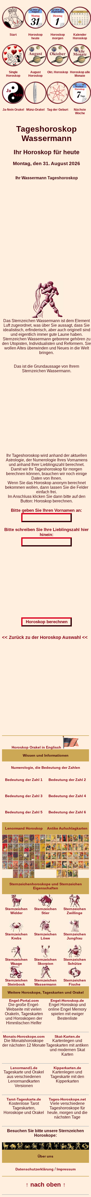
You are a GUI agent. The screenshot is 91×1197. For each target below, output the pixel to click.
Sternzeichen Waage (16, 961)
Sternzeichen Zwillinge (74, 911)
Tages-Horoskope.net (67, 1099)
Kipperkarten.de (67, 1068)
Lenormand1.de (23, 1068)
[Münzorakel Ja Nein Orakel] (35, 103)
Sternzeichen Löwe (45, 936)
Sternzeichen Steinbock (16, 982)
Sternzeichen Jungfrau (74, 936)
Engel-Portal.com (24, 1000)
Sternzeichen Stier (45, 911)
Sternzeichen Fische (74, 982)
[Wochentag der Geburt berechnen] (58, 103)
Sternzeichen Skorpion (45, 961)
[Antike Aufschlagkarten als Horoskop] (67, 877)
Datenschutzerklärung (34, 1169)
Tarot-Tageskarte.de (24, 1099)
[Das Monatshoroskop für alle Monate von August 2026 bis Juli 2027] (80, 65)
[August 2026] (35, 65)
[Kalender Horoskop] (80, 28)
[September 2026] (58, 65)
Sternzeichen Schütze (74, 961)
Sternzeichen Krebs (16, 936)
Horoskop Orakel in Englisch (37, 747)
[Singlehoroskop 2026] (13, 65)
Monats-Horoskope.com (23, 1036)
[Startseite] (13, 28)
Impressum (66, 1169)
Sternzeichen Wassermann (45, 982)
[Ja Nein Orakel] (13, 103)
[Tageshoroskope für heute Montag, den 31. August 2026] (35, 18)
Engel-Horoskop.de (67, 1000)
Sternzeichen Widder (16, 911)
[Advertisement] (45, 230)
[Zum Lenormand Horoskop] (24, 877)
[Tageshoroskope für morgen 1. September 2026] (58, 18)
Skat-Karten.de (67, 1036)
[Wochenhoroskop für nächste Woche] (80, 103)
